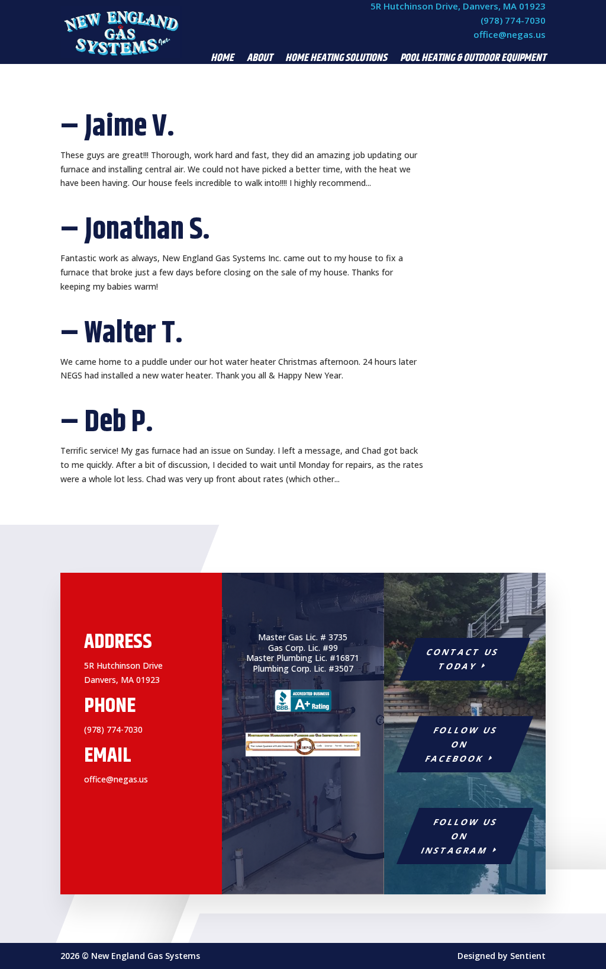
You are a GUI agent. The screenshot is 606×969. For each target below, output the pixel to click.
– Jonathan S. (135, 230)
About (259, 60)
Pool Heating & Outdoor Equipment (473, 60)
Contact (529, 78)
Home (222, 60)
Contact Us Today (462, 659)
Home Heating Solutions (336, 60)
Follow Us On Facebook (461, 744)
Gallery (482, 78)
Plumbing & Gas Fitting (406, 78)
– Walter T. (121, 333)
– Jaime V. (117, 127)
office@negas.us (509, 34)
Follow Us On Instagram (459, 836)
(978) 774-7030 (513, 20)
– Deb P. (106, 422)
